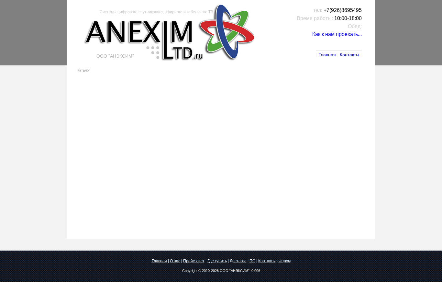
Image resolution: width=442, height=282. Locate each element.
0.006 (255, 271)
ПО (252, 261)
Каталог (83, 70)
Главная (327, 54)
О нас (175, 261)
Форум (285, 261)
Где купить (217, 261)
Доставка (238, 261)
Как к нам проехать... (337, 34)
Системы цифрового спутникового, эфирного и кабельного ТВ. (157, 12)
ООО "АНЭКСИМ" (234, 271)
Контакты (349, 54)
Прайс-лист (193, 261)
